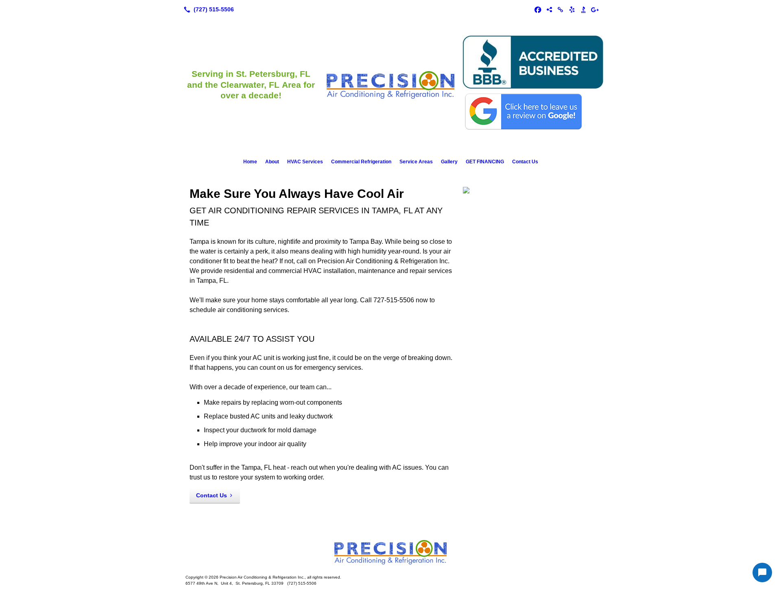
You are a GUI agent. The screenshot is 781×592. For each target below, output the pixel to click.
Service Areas (416, 162)
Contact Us (525, 162)
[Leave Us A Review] (594, 9)
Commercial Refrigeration (361, 162)
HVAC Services (305, 162)
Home (250, 162)
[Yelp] (572, 9)
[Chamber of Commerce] (560, 9)
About (272, 162)
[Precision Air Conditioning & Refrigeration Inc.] (390, 552)
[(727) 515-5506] (207, 9)
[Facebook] (537, 9)
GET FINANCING (485, 162)
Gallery (449, 162)
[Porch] (549, 9)
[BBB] (583, 9)
